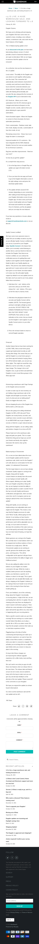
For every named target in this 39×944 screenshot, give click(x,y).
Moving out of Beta (12, 812)
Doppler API (12, 96)
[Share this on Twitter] (18, 706)
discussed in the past (16, 49)
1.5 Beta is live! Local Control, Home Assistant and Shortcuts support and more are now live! (19, 781)
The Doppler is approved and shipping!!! (18, 833)
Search (9, 873)
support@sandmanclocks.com (17, 221)
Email (19, 732)
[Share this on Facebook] (22, 706)
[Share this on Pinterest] (26, 706)
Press (8, 881)
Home (10, 8)
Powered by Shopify (12, 926)
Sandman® (13, 924)
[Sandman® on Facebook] (12, 857)
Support (9, 877)
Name (19, 725)
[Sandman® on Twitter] (8, 857)
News (16, 8)
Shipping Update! (11, 827)
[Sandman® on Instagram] (17, 857)
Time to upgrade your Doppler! (15, 806)
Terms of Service (27, 912)
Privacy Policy (12, 885)
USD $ (9, 920)
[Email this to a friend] (31, 706)
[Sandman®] (19, 2)
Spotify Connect (15, 246)
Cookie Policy (12, 890)
